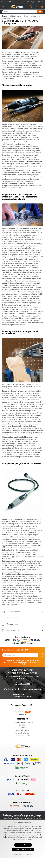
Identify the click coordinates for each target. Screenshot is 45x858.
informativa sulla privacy (28, 662)
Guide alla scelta (15, 16)
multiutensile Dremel (34, 162)
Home (4, 16)
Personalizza (23, 845)
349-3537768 (24, 684)
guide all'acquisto (22, 52)
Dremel (30, 59)
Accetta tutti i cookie (23, 849)
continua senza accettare (22, 855)
